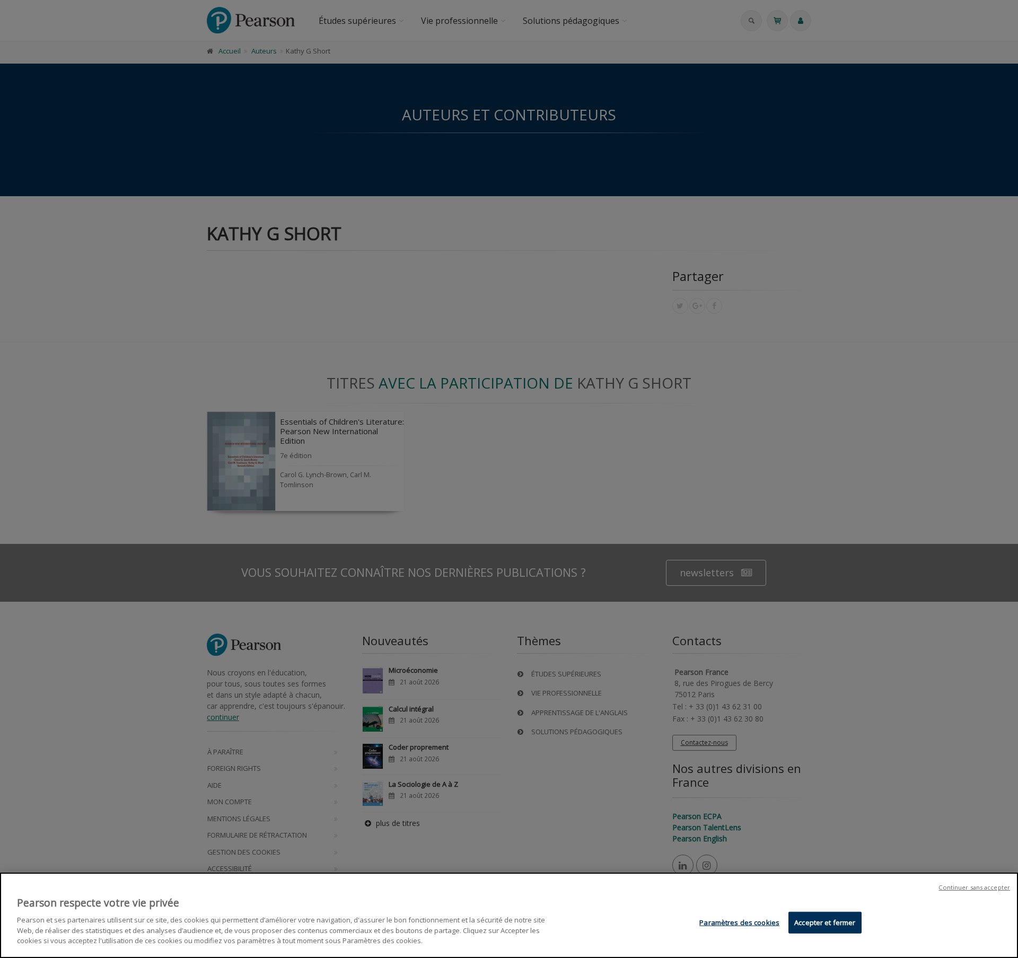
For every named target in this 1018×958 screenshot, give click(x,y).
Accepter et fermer (824, 922)
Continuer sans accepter (974, 887)
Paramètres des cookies (739, 922)
